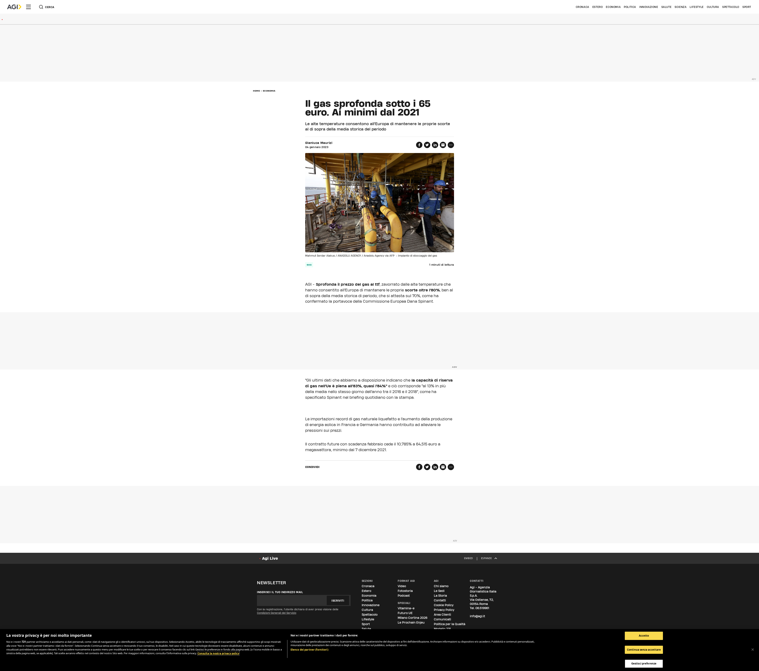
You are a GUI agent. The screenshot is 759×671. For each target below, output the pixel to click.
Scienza (680, 7)
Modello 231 (442, 629)
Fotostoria (405, 591)
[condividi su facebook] (419, 145)
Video (402, 586)
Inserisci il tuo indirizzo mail (280, 592)
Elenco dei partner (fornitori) (309, 649)
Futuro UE (405, 613)
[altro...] (451, 145)
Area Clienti (442, 614)
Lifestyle (696, 7)
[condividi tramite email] (443, 145)
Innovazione (648, 7)
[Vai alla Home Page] (14, 7)
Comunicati (442, 619)
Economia (613, 7)
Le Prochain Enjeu (411, 622)
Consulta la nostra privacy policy (218, 653)
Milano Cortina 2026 (412, 618)
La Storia (440, 595)
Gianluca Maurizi (318, 143)
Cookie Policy (443, 605)
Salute (666, 7)
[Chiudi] (752, 649)
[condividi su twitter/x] (427, 145)
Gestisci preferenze (643, 663)
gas (309, 264)
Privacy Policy (444, 610)
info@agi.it (477, 616)
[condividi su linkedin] (435, 145)
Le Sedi (439, 591)
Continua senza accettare (644, 649)
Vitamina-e (406, 608)
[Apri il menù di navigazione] (28, 7)
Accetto (644, 635)
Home (256, 90)
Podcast (404, 595)
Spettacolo (730, 7)
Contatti (440, 600)
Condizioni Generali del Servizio (276, 612)
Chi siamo (441, 586)
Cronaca (582, 7)
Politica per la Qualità (449, 624)
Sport (746, 7)
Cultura (713, 7)
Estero (597, 7)
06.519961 (482, 608)
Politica (630, 7)
